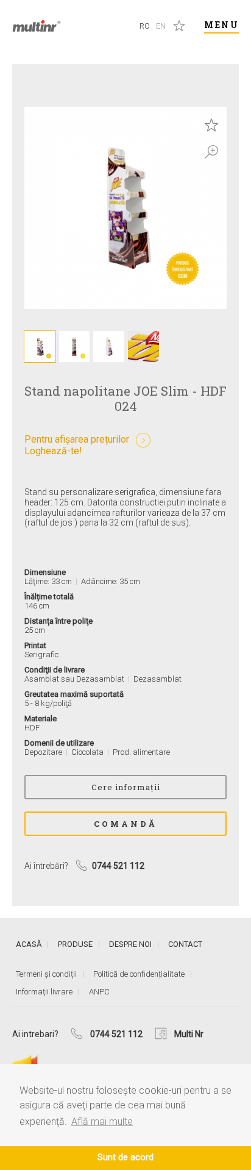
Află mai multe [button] (102, 1121)
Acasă (28, 944)
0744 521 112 (116, 1034)
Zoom (211, 151)
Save (211, 125)
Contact (185, 944)
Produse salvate (179, 25)
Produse (75, 944)
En (161, 25)
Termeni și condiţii (46, 974)
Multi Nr (188, 1034)
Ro (145, 25)
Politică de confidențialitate (139, 974)
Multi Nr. (36, 26)
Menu (221, 24)
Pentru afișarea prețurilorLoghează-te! (76, 445)
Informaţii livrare (44, 991)
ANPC (99, 991)
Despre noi (130, 944)
